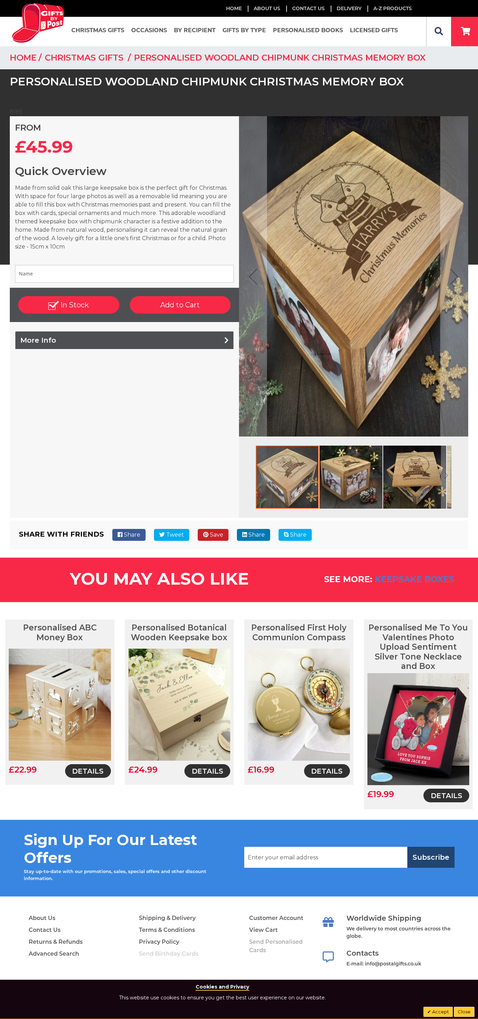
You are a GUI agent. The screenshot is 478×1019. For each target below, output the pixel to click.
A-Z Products (392, 8)
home (23, 58)
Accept (440, 1011)
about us (267, 8)
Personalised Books (308, 30)
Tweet (174, 534)
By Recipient (195, 30)
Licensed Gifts (374, 30)
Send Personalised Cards (276, 946)
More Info (38, 340)
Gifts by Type (244, 30)
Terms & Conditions (167, 930)
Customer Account (276, 918)
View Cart (263, 930)
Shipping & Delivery (167, 918)
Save (216, 534)
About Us (42, 918)
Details (88, 771)
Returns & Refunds (56, 941)
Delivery (349, 8)
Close (464, 1011)
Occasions (149, 30)
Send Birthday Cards (168, 953)
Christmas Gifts (97, 30)
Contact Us (308, 8)
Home (234, 8)
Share (131, 534)
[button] (253, 276)
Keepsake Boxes (414, 579)
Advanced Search (54, 953)
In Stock (74, 305)
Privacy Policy (159, 941)
